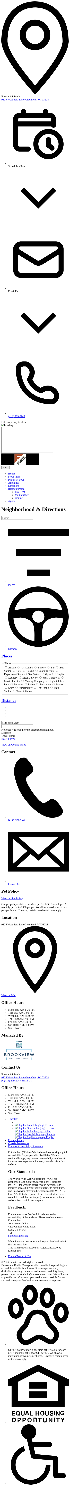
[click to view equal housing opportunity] (38, 1422)
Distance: (6, 732)
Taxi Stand (43, 687)
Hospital (60, 674)
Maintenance (22, 494)
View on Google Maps (13, 744)
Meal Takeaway (51, 677)
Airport (12, 667)
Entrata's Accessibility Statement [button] (25, 1146)
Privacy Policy (16, 1140)
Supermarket (25, 687)
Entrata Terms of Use (19, 1256)
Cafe (19, 670)
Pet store (18, 684)
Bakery (42, 667)
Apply (11, 501)
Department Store (13, 674)
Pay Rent (20, 491)
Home (11, 473)
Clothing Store (47, 670)
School (59, 684)
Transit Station (24, 691)
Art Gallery (27, 667)
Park (6, 684)
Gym (48, 674)
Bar (53, 667)
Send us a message (18, 1235)
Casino (30, 670)
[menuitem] (38, 473)
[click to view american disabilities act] (38, 1483)
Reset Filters (8, 738)
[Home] (20, 464)
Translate (13, 1119)
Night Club (55, 681)
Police (31, 684)
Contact (19, 498)
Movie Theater (12, 681)
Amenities (13, 482)
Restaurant (45, 684)
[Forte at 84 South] (19, 1060)
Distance (8, 700)
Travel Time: (8, 735)
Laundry (13, 677)
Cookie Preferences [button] (18, 1143)
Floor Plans (14, 476)
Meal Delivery (30, 677)
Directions (13, 485)
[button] (38, 1344)
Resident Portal (16, 488)
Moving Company (35, 681)
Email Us (27, 1080)
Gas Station (34, 674)
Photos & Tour (16, 479)
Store (11, 687)
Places (6, 656)
